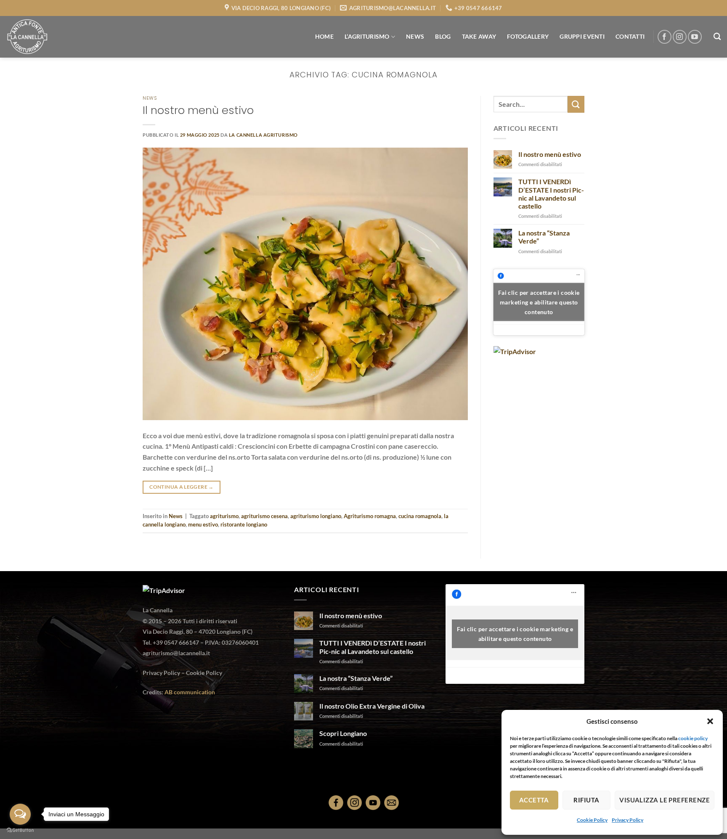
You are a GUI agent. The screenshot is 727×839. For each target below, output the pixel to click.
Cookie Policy (592, 820)
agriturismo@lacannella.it (176, 652)
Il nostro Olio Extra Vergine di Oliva (372, 706)
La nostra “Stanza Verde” (544, 237)
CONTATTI (630, 36)
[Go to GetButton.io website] (20, 830)
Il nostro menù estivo (198, 110)
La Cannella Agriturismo (263, 135)
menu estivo (203, 524)
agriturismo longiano (315, 516)
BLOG (443, 36)
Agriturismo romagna (370, 516)
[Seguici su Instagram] (680, 37)
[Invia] (576, 104)
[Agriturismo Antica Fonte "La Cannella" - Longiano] (48, 37)
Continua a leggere (181, 487)
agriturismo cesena (264, 516)
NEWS (415, 36)
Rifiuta (586, 800)
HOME (324, 36)
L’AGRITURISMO (367, 36)
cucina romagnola (419, 516)
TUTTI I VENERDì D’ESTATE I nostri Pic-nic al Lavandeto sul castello (551, 193)
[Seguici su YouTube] (695, 37)
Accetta (534, 800)
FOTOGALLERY (528, 36)
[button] (710, 721)
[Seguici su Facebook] (664, 37)
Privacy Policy (627, 820)
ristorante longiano (243, 524)
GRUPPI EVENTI (582, 36)
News (150, 98)
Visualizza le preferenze (664, 800)
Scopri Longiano (343, 733)
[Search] (717, 36)
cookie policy (693, 738)
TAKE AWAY (479, 36)
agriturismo (224, 516)
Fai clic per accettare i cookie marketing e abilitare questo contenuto (539, 302)
